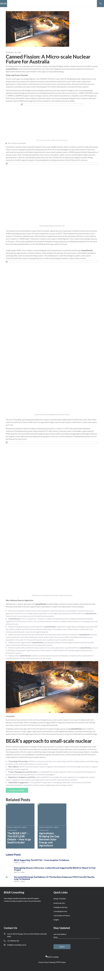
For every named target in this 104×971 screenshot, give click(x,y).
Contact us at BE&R (17, 790)
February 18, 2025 (13, 52)
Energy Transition (14, 827)
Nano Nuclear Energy (63, 414)
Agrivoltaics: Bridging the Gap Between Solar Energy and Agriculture (49, 839)
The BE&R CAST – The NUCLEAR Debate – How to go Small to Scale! (19, 838)
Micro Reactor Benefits (17, 143)
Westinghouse (63, 140)
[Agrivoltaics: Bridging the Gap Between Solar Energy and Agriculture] (52, 814)
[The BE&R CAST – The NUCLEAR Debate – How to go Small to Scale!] (20, 814)
